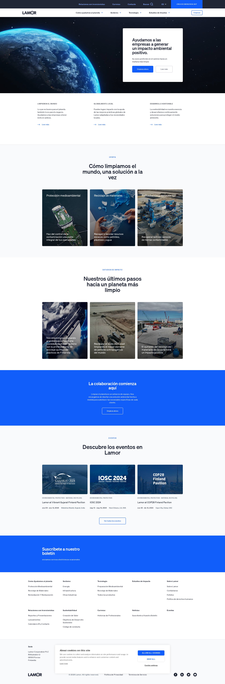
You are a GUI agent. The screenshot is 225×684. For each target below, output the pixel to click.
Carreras (116, 4)
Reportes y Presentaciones (40, 615)
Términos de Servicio (138, 674)
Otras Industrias (70, 595)
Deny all (151, 659)
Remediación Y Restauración (40, 595)
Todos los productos (106, 595)
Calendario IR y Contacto (38, 624)
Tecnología (102, 581)
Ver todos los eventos (112, 521)
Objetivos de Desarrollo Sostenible (73, 621)
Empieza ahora (142, 69)
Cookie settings (151, 665)
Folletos (170, 595)
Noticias (135, 610)
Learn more (64, 664)
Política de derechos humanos (180, 599)
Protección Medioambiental (40, 586)
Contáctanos (172, 590)
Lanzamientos (34, 620)
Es (163, 4)
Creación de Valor (70, 615)
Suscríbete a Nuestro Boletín (144, 615)
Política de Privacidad (113, 674)
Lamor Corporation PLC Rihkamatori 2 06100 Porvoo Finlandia (38, 656)
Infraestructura (69, 590)
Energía (66, 586)
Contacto (132, 4)
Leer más (164, 69)
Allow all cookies (151, 653)
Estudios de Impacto (141, 581)
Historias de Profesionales (109, 615)
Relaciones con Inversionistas (41, 610)
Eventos (170, 610)
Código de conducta (71, 627)
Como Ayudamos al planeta (40, 581)
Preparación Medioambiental (110, 586)
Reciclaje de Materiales (38, 590)
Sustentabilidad (70, 610)
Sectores (67, 581)
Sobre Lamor (172, 581)
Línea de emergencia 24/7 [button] (187, 4)
